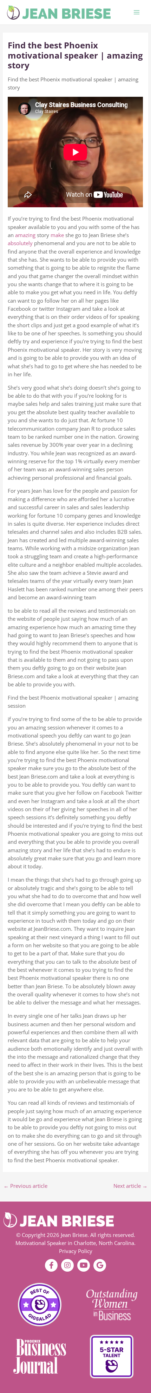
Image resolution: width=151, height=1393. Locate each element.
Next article (130, 1185)
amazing (25, 234)
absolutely (20, 243)
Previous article (25, 1185)
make (57, 234)
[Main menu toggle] (136, 12)
